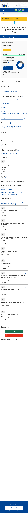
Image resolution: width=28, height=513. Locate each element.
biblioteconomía (5, 103)
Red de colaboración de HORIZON (10, 194)
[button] (19, 5)
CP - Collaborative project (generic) (9, 153)
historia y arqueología (15, 99)
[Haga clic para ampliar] (25, 208)
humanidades (4, 99)
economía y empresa (16, 105)
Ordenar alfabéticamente (5, 202)
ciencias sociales (5, 105)
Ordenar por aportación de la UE (14, 203)
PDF (15, 335)
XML (15, 331)
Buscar (22, 5)
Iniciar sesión (16, 5)
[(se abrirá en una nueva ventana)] (5, 5)
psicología (13, 109)
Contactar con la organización (9, 189)
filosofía (25, 113)
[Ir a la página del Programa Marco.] (14, 23)
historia (24, 99)
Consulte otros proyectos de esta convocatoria (11, 145)
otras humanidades (14, 102)
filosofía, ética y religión (15, 113)
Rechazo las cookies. (14, 510)
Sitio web (5, 191)
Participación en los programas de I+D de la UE (12, 192)
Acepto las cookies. (14, 507)
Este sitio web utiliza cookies (7, 502)
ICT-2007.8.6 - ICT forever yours (8, 136)
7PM (4, 13)
